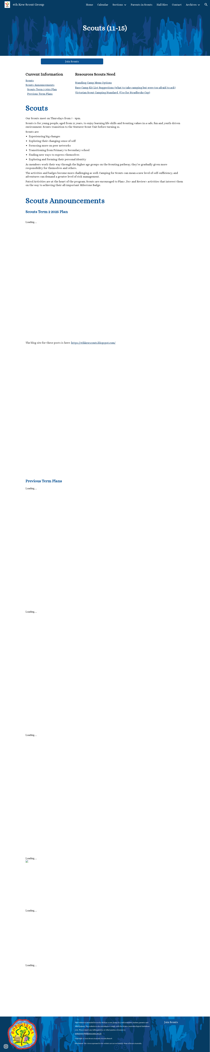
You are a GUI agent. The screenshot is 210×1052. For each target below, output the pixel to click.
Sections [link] (118, 4)
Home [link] (89, 4)
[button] (206, 5)
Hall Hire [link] (162, 4)
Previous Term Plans (40, 93)
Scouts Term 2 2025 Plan (42, 89)
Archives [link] (191, 4)
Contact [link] (177, 4)
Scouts (30, 80)
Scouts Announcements (40, 85)
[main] (105, 28)
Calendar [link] (102, 4)
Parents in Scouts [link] (141, 4)
